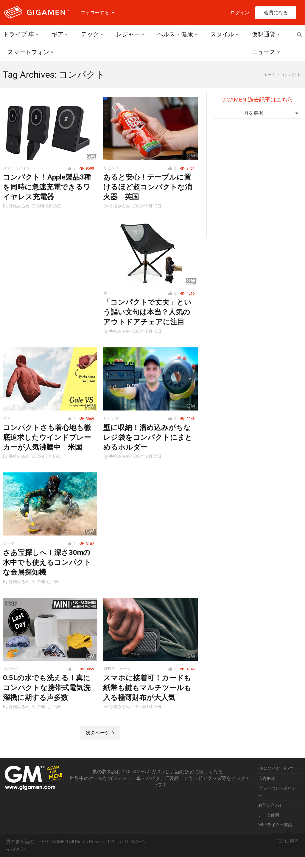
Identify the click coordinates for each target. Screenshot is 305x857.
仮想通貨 (264, 34)
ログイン (239, 12)
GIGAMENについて (275, 768)
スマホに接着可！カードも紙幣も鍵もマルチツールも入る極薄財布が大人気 (147, 688)
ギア (57, 34)
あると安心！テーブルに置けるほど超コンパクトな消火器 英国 (147, 187)
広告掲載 (266, 778)
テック (90, 34)
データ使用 (268, 815)
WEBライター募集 (275, 824)
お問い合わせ (270, 805)
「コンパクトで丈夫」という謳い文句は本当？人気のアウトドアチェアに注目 (147, 312)
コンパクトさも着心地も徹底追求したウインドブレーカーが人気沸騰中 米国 (47, 437)
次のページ (98, 733)
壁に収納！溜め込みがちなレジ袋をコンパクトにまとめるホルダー (147, 437)
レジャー (128, 34)
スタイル (222, 34)
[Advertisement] (50, 259)
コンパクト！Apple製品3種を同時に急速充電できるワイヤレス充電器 (47, 187)
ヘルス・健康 (175, 34)
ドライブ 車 (18, 34)
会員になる (276, 12)
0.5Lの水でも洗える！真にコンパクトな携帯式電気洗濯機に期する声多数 (47, 688)
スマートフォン (28, 52)
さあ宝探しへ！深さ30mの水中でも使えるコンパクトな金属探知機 (47, 562)
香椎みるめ (19, 206)
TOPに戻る (287, 841)
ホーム (269, 74)
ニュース (264, 52)
